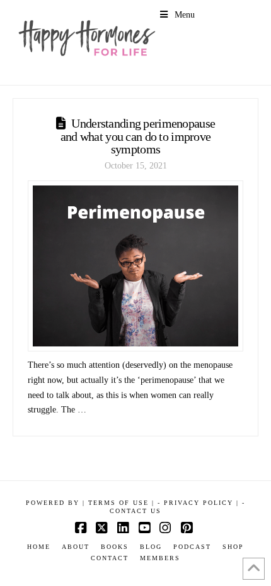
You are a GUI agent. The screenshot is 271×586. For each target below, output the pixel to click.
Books (115, 546)
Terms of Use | (121, 502)
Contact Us (135, 510)
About (75, 546)
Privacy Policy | (201, 502)
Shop (233, 546)
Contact (110, 558)
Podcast (192, 546)
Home (38, 546)
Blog (151, 546)
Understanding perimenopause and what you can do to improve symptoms (138, 136)
